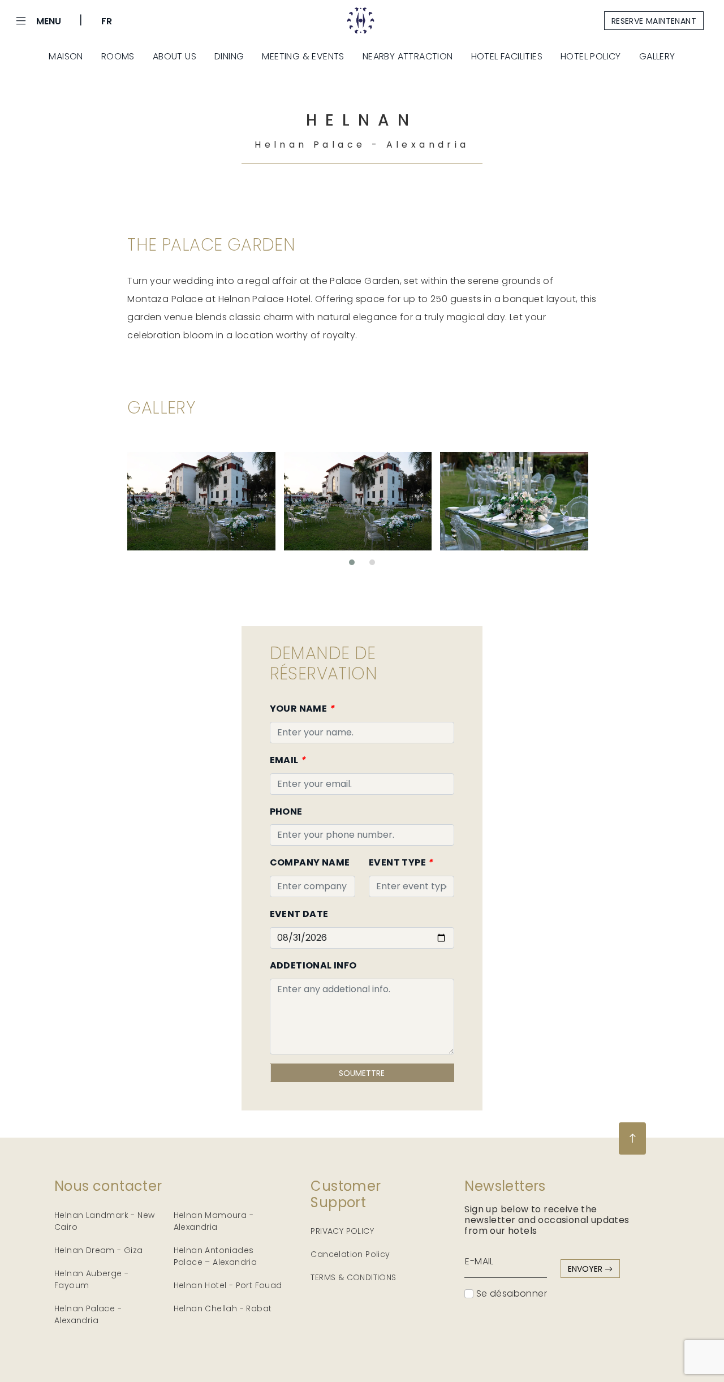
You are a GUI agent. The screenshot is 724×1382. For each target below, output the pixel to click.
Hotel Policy (591, 56)
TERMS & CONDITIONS (353, 1277)
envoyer (586, 1269)
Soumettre (362, 1073)
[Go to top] (632, 1138)
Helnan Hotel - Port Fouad (228, 1285)
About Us (174, 56)
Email (288, 760)
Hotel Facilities (506, 56)
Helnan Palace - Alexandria (88, 1314)
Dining (229, 56)
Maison (66, 56)
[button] (352, 562)
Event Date (299, 913)
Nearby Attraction (408, 56)
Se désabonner (510, 1293)
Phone (286, 811)
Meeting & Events (303, 56)
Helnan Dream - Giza (98, 1250)
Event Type (401, 862)
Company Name (310, 862)
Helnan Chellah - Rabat (223, 1308)
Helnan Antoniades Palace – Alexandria (215, 1256)
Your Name (302, 708)
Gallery (657, 56)
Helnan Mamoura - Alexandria (213, 1221)
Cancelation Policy (350, 1254)
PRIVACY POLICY (342, 1231)
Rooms (118, 56)
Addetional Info (313, 965)
